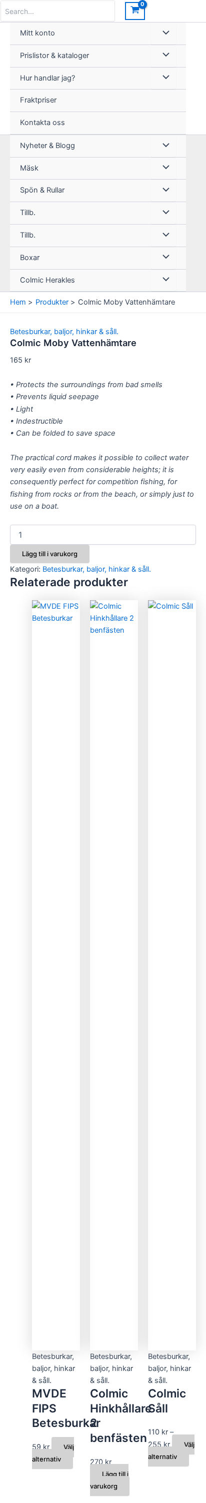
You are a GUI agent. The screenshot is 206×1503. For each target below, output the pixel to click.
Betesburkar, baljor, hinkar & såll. (64, 331)
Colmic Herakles (47, 280)
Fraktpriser (38, 100)
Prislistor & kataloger (54, 55)
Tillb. (28, 212)
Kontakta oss (42, 122)
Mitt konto (37, 33)
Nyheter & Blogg (47, 145)
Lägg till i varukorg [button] (109, 1480)
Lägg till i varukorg (50, 554)
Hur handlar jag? (47, 78)
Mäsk (29, 168)
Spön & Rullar (42, 190)
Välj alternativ (53, 1453)
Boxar (30, 257)
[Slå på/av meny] (163, 34)
